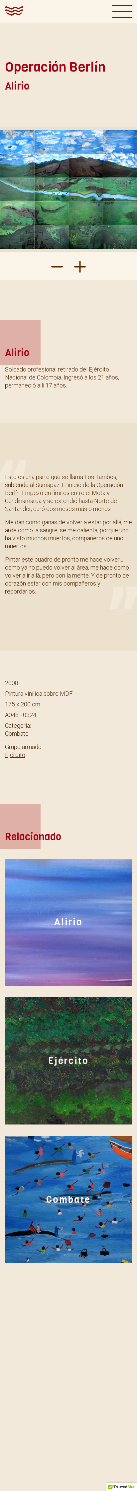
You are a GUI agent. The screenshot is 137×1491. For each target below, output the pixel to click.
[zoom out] (80, 266)
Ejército (15, 754)
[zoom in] (57, 266)
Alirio (68, 922)
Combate (17, 733)
